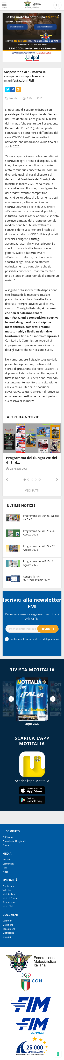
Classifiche (8, 924)
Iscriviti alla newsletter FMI (32, 603)
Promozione (9, 902)
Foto (5, 867)
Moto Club (8, 906)
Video (5, 871)
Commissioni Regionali (14, 841)
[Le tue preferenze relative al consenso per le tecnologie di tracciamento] (58, 1054)
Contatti (7, 845)
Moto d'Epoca (10, 898)
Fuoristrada (8, 886)
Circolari (7, 936)
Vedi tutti (32, 490)
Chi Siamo (8, 837)
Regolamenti (9, 928)
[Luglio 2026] (32, 699)
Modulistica (8, 932)
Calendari (7, 920)
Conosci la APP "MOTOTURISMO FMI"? (36, 578)
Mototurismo (9, 894)
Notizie (13, 98)
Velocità (7, 890)
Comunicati (8, 863)
